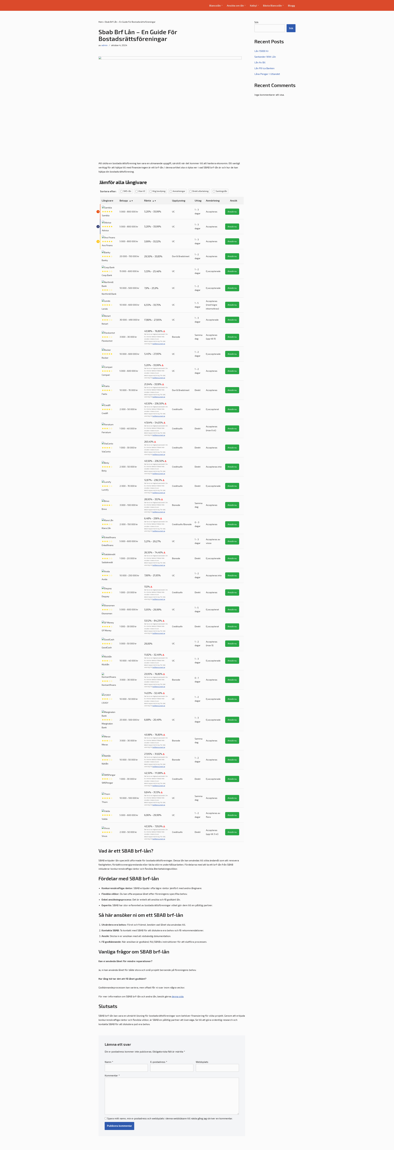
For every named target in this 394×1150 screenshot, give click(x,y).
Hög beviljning (159, 191)
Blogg (291, 5)
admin (104, 45)
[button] (222, 5)
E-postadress (158, 1061)
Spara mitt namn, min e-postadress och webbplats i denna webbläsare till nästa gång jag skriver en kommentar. (170, 1118)
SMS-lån (127, 191)
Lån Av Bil (259, 62)
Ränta (147, 200)
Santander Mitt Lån (265, 56)
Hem (100, 21)
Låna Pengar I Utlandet (267, 73)
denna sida (177, 996)
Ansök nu (232, 211)
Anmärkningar (179, 191)
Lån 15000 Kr (261, 50)
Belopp (124, 200)
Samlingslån (221, 191)
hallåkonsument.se (158, 344)
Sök (256, 22)
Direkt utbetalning (200, 191)
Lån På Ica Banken (264, 68)
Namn (109, 1061)
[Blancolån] (109, 5)
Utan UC (141, 191)
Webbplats (202, 1061)
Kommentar (112, 1075)
